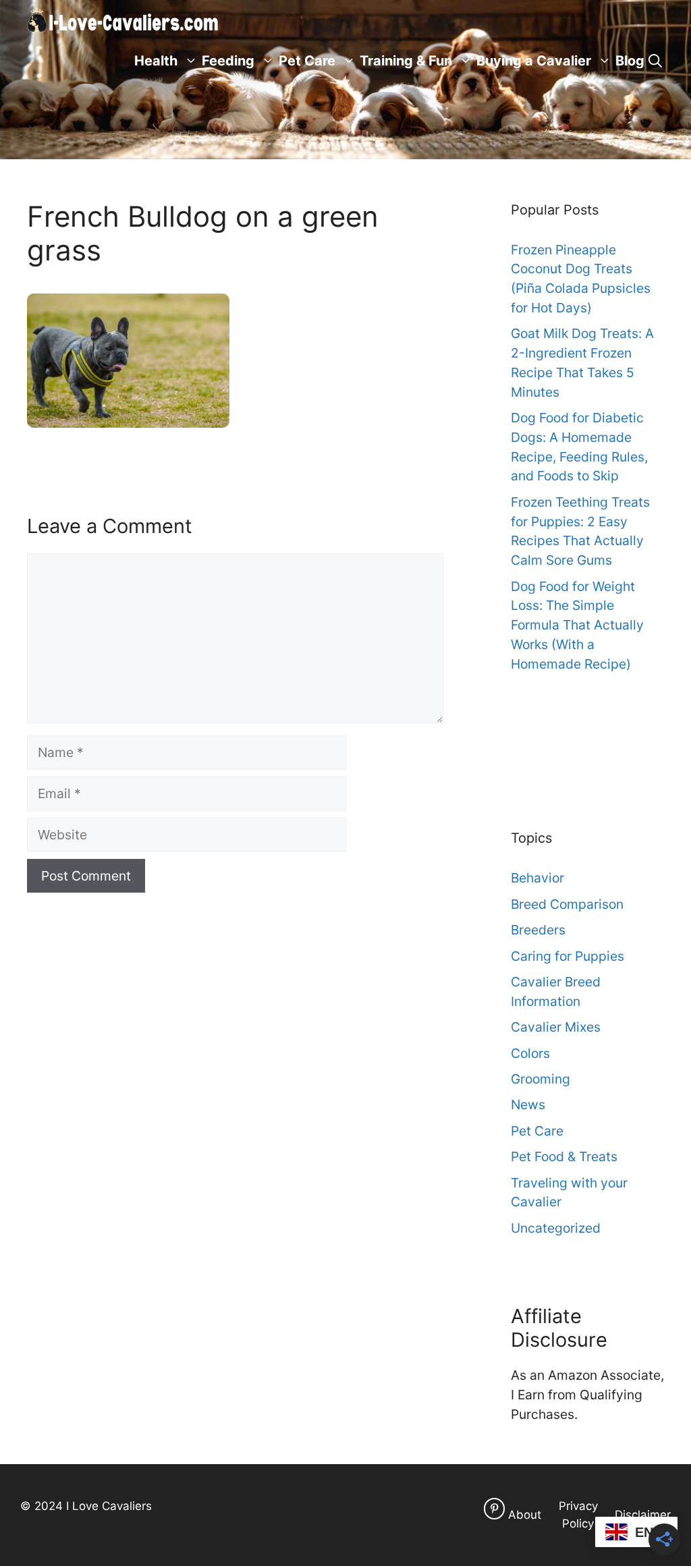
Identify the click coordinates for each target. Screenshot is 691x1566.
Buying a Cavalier (533, 61)
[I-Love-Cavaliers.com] (123, 20)
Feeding (228, 61)
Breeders (538, 930)
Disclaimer (643, 1514)
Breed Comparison (567, 904)
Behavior (537, 878)
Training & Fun (406, 61)
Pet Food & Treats (564, 1156)
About (524, 1514)
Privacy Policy (578, 1514)
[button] (655, 60)
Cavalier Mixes (556, 1027)
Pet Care (307, 61)
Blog (629, 61)
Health (155, 61)
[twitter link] (494, 1508)
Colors (530, 1053)
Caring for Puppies (567, 956)
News (528, 1104)
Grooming (540, 1079)
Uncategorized (556, 1228)
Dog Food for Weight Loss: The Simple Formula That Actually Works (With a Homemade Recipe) (577, 625)
